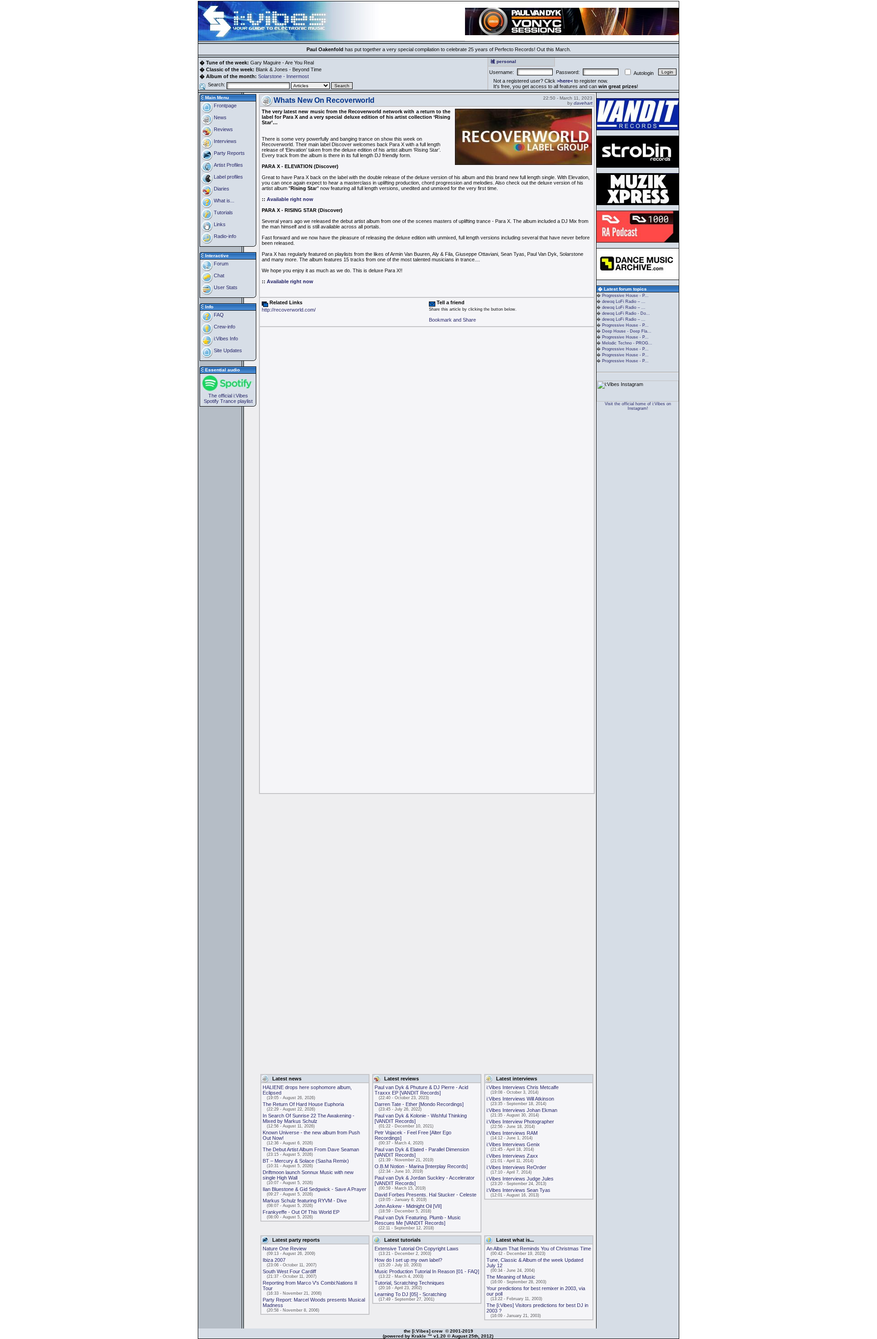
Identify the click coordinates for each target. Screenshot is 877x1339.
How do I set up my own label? (408, 1260)
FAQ (218, 315)
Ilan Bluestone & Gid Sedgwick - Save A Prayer (314, 1189)
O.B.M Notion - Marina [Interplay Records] (421, 1166)
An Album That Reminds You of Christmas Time (538, 1248)
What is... (223, 200)
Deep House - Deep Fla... (626, 331)
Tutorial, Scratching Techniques (409, 1283)
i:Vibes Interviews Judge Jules (520, 1178)
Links (219, 224)
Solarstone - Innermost (283, 76)
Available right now (290, 199)
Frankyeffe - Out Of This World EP (301, 1212)
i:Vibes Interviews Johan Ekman (521, 1110)
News (219, 117)
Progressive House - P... (625, 295)
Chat (218, 275)
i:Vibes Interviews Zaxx (512, 1156)
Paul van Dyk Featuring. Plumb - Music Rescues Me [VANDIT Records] (418, 1220)
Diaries (220, 188)
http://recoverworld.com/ (289, 309)
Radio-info (224, 236)
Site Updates (227, 350)
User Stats (225, 287)
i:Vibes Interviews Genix (513, 1144)
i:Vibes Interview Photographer (520, 1121)
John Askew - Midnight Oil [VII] (408, 1206)
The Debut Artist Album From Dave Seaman (311, 1149)
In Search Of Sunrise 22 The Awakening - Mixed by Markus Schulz (308, 1118)
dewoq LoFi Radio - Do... (626, 313)
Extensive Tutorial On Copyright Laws (417, 1248)
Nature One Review (284, 1248)
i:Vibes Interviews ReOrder (516, 1167)
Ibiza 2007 (274, 1260)
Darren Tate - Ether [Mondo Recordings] (419, 1104)
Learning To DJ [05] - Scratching (410, 1294)
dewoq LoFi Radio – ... (623, 301)
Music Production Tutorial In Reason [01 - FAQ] (427, 1271)
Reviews (222, 129)
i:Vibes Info (225, 338)
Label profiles (227, 177)
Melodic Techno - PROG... (627, 343)
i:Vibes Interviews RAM (512, 1133)
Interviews (224, 141)
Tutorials (222, 212)
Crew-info (223, 326)
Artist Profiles (227, 165)
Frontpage (224, 105)
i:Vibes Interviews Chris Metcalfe (522, 1087)
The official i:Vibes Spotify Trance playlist (228, 398)
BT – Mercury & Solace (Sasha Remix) (306, 1161)
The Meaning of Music (510, 1277)
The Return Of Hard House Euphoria (303, 1104)
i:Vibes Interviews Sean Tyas (518, 1190)
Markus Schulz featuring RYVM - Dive (305, 1200)
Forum (220, 263)
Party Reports (228, 153)
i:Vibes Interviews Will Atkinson (520, 1098)
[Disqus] (427, 443)
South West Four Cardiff (289, 1271)
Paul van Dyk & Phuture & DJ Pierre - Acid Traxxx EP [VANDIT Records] (421, 1090)
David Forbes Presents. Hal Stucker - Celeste (425, 1194)
